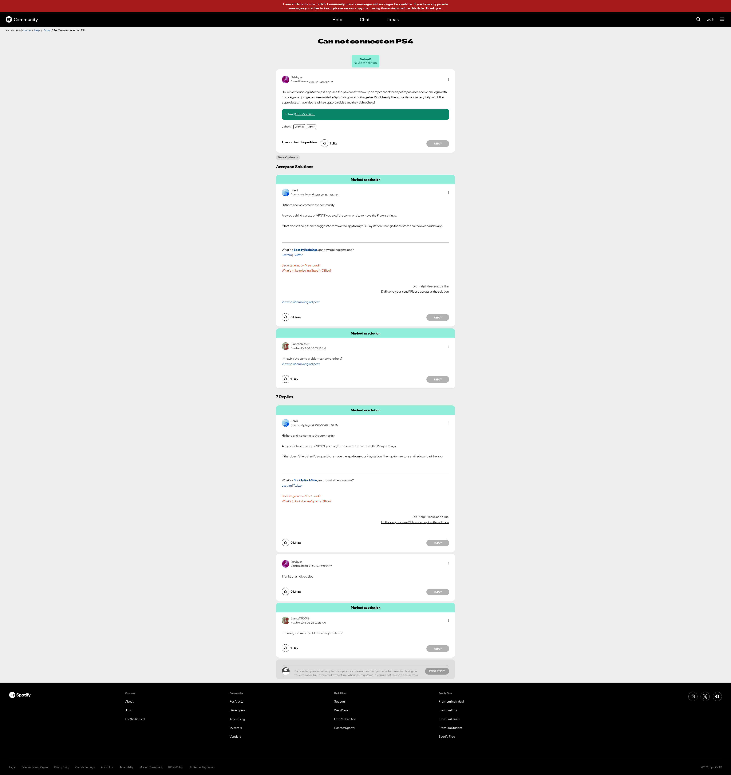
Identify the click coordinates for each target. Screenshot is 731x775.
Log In (710, 19)
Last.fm (287, 255)
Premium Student (450, 728)
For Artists (236, 701)
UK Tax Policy (175, 767)
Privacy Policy (61, 767)
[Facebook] (717, 696)
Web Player (342, 710)
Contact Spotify (344, 728)
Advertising (237, 719)
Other (46, 30)
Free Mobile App (345, 719)
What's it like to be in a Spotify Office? (306, 270)
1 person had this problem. (300, 142)
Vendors (235, 736)
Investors (236, 728)
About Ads (107, 767)
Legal (12, 767)
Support (339, 701)
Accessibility (127, 767)
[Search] (698, 19)
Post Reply (437, 671)
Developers (237, 710)
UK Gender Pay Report (202, 767)
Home (27, 30)
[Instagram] (692, 696)
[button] (448, 79)
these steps (390, 8)
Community (26, 19)
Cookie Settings (85, 767)
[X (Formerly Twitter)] (705, 696)
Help (337, 19)
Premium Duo (448, 710)
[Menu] (722, 19)
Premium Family (449, 719)
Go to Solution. (305, 114)
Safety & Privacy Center (35, 767)
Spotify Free (447, 736)
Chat (365, 19)
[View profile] (285, 79)
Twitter (298, 255)
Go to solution (367, 63)
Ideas (393, 19)
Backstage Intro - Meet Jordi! (301, 265)
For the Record (135, 719)
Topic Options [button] (287, 157)
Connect (299, 126)
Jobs (128, 710)
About (129, 701)
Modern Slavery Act (151, 767)
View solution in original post (300, 302)
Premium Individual (451, 701)
